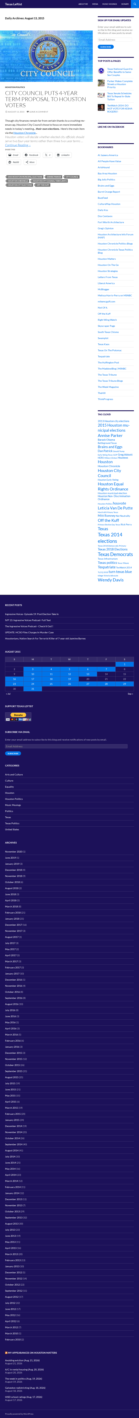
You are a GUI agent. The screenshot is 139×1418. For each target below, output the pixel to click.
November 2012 (13, 1278)
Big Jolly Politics (106, 179)
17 (32, 678)
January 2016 (12, 1046)
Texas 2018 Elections (112, 549)
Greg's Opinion (106, 228)
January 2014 (12, 1193)
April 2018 (10, 900)
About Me (83, 4)
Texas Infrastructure (108, 558)
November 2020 (13, 851)
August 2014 (11, 1150)
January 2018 (12, 918)
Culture (9, 780)
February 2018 (13, 912)
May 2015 (10, 1095)
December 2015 (13, 1052)
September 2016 (13, 997)
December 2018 (13, 869)
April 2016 (10, 1028)
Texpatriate (104, 356)
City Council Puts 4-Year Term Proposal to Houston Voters (45, 99)
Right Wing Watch (107, 319)
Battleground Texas (107, 443)
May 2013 (10, 1241)
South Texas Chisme (108, 332)
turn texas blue (120, 572)
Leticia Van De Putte (115, 508)
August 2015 (11, 1077)
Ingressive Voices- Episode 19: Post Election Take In (32, 614)
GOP (115, 455)
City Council (72, 177)
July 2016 (10, 1010)
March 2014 (11, 1180)
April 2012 (10, 1321)
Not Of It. (103, 307)
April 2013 (10, 1248)
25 (51, 683)
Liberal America (106, 283)
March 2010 (11, 1333)
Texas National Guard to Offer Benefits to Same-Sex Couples (120, 71)
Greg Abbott (125, 454)
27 (87, 683)
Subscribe (105, 47)
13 (87, 674)
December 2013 (13, 1199)
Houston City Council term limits (50, 181)
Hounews (123, 457)
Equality (9, 786)
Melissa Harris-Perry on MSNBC (115, 295)
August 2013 (11, 1223)
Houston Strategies (108, 271)
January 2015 (12, 1119)
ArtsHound (104, 167)
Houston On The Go (108, 264)
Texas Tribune (123, 563)
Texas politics (107, 562)
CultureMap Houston (109, 203)
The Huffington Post (108, 362)
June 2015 (10, 1089)
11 (51, 674)
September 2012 (13, 1290)
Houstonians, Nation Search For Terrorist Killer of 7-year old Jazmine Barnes (45, 638)
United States (12, 829)
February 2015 (13, 1113)
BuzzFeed (103, 197)
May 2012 (10, 1315)
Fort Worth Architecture (111, 222)
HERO (101, 457)
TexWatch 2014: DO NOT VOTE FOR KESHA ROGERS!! (119, 108)
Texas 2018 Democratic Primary (112, 546)
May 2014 (10, 1168)
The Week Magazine (108, 386)
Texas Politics (12, 823)
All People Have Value (109, 161)
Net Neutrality (123, 516)
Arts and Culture (14, 774)
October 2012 (12, 1284)
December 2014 (13, 1126)
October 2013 (12, 1211)
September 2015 (13, 1071)
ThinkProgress (105, 399)
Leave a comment (38, 111)
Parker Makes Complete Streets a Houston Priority (120, 84)
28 (106, 683)
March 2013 (11, 1254)
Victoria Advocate (111, 575)
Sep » (130, 693)
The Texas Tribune (107, 374)
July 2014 (10, 1156)
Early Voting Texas (105, 455)
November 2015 (13, 1058)
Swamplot (103, 338)
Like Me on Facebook (111, 126)
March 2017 (11, 961)
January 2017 (12, 973)
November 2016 (13, 985)
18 (51, 678)
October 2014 (12, 1138)
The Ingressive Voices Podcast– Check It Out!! (29, 626)
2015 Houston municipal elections (25, 177)
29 (124, 683)
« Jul (8, 693)
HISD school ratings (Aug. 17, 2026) (23, 1396)
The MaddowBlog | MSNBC (112, 368)
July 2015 (10, 1083)
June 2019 (10, 857)
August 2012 (11, 1296)
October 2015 (12, 1065)
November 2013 (13, 1205)
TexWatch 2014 (124, 567)
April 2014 (10, 1174)
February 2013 (13, 1260)
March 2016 (11, 1034)
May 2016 (10, 1022)
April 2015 (10, 1101)
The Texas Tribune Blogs (110, 380)
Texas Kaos (103, 344)
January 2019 (12, 863)
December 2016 (13, 979)
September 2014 (13, 1144)
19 (69, 678)
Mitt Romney (106, 515)
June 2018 (10, 894)
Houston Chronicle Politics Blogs (115, 243)
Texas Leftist (13, 4)
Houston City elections (20, 185)
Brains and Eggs (106, 185)
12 (69, 674)
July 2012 (10, 1302)
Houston (105, 461)
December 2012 (13, 1272)
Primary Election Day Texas (109, 524)
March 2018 (11, 906)
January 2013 (12, 1266)
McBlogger (103, 289)
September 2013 (13, 1217)
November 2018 (13, 876)
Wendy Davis (111, 579)
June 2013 (10, 1235)
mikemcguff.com (106, 301)
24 (32, 683)
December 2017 (13, 924)
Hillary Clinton (110, 458)
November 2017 (13, 930)
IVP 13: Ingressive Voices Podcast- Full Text (28, 620)
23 (14, 683)
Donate (125, 4)
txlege (100, 575)
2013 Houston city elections (113, 421)
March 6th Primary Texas (108, 512)
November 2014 (13, 1132)
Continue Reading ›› (18, 145)
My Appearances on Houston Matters (32, 1352)
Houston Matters (107, 258)
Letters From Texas (108, 277)
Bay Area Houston (107, 173)
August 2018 (11, 888)
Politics (9, 811)
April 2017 (10, 955)
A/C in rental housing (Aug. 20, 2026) (24, 1369)
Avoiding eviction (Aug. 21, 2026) (22, 1360)
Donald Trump (118, 451)
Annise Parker (54, 177)
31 (32, 688)
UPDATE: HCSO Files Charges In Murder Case (29, 632)
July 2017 (10, 943)
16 (14, 678)
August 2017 (11, 937)
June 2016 (10, 1016)
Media (95, 4)
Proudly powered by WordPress (19, 1414)
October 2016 (12, 991)
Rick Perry (126, 524)
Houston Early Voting (108, 479)
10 (32, 674)
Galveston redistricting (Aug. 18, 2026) (25, 1387)
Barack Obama (106, 439)
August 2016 (11, 1004)
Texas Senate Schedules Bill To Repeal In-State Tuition (119, 96)
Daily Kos (103, 210)
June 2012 (10, 1309)
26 (69, 683)
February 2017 (13, 967)
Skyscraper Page (106, 325)
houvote (119, 503)
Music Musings (109, 4)
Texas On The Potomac (110, 350)
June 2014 (10, 1162)
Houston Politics (15, 87)
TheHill (102, 393)
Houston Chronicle (24, 132)
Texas (103, 528)
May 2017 (10, 949)
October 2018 (12, 882)
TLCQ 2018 (103, 572)
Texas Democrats (115, 554)
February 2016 (13, 1040)
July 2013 (10, 1229)
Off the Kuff (43, 185)
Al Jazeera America (108, 155)
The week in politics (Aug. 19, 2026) (23, 1378)
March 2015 (11, 1107)
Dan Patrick (105, 451)
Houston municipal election (112, 493)
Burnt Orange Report (109, 191)
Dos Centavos (105, 216)
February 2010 (13, 1339)
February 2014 (13, 1187)
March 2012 (11, 1327)
